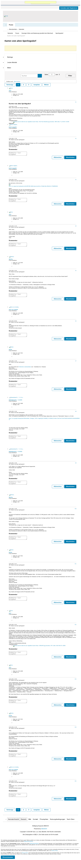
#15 (75, 781)
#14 (75, 727)
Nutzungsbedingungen (57, 819)
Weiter (46, 84)
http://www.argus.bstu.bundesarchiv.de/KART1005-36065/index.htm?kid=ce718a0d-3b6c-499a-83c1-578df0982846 (33, 186)
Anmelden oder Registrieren (68, 8)
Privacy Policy (55, 850)
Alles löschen (17, 81)
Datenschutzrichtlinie (28, 841)
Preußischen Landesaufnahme (25, 366)
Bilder (9, 68)
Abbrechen (58, 157)
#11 (75, 563)
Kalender (21, 29)
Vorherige (9, 84)
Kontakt (35, 819)
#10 (75, 508)
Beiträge (10, 57)
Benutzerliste (13, 29)
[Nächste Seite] (59, 77)
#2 (75, 138)
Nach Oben (70, 819)
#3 (75, 179)
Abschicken (70, 157)
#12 (75, 624)
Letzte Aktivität (12, 62)
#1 (75, 102)
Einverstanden (8, 857)
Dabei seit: (15, 94)
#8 (75, 411)
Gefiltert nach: (9, 81)
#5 (75, 270)
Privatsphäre (44, 819)
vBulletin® (44, 828)
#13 (75, 679)
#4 (75, 226)
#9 (75, 463)
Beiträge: (15, 95)
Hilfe (29, 819)
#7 (75, 361)
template (37, 84)
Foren (11, 25)
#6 (75, 321)
